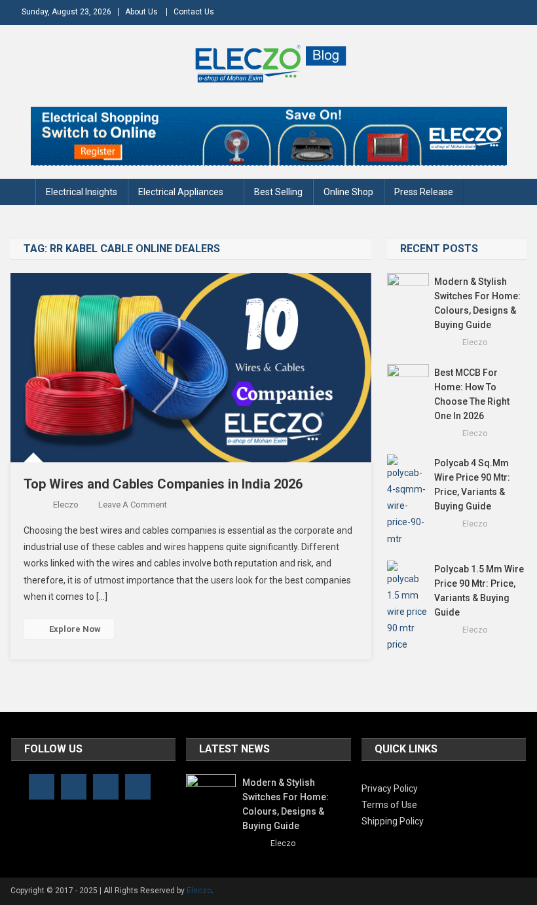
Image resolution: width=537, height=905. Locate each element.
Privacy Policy (389, 788)
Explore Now (75, 629)
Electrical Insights (81, 192)
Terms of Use (389, 805)
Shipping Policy (392, 821)
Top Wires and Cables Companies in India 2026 (163, 484)
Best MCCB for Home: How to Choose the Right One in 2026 (471, 394)
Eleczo (66, 504)
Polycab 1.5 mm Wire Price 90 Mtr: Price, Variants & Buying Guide (479, 591)
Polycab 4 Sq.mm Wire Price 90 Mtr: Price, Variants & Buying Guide (472, 484)
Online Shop (348, 192)
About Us (141, 11)
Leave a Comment (132, 504)
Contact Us (194, 11)
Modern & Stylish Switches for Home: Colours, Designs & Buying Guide (477, 303)
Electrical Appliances (180, 192)
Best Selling (278, 192)
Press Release (423, 192)
